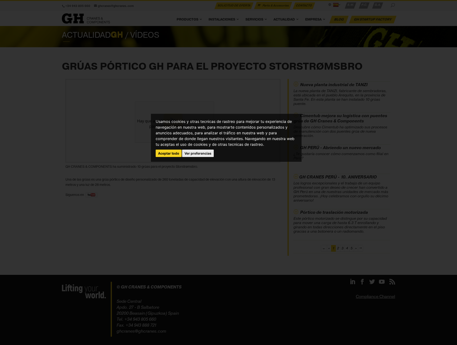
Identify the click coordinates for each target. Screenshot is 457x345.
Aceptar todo (168, 153)
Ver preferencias (197, 153)
